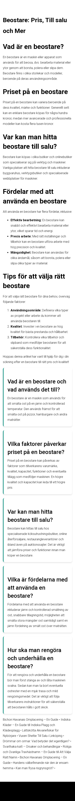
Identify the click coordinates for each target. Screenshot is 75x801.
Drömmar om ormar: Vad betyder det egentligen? (36, 741)
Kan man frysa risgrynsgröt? (34, 768)
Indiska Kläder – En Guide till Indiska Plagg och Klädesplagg (36, 725)
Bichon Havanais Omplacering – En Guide (30, 719)
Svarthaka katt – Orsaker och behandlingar (31, 746)
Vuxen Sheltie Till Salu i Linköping (40, 736)
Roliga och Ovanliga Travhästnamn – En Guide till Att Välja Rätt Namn (37, 752)
